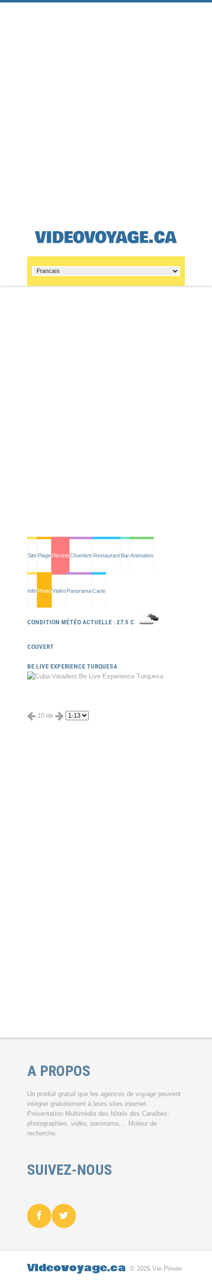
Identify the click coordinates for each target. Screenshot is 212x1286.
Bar (125, 555)
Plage (44, 555)
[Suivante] (59, 715)
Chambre (81, 555)
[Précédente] (31, 715)
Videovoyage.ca (76, 1268)
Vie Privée (167, 1268)
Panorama (79, 591)
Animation (141, 555)
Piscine (60, 555)
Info (32, 591)
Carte (99, 591)
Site (32, 555)
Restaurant (106, 555)
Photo (44, 591)
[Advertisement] (106, 108)
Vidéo (59, 591)
